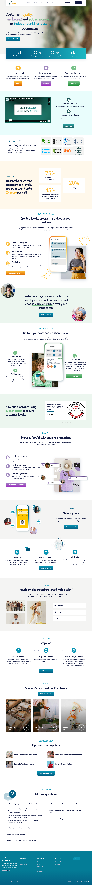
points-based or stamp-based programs (29, 809)
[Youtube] (7, 870)
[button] (62, 422)
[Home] (12, 2)
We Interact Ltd (85, 881)
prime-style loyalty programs (26, 815)
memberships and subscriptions (23, 820)
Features (27, 2)
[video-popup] (26, 727)
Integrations (35, 2)
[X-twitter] (5, 870)
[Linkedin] (9, 870)
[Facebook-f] (3, 870)
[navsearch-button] (83, 2)
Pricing (52, 2)
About (42, 2)
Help (47, 2)
